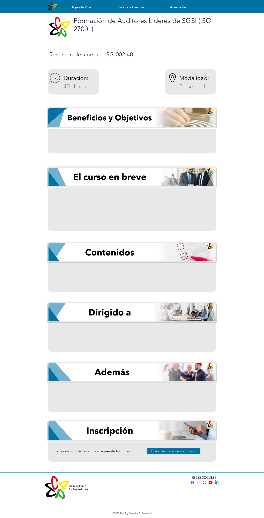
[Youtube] (210, 482)
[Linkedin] (216, 482)
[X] (204, 482)
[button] (131, 7)
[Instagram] (198, 482)
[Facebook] (192, 482)
